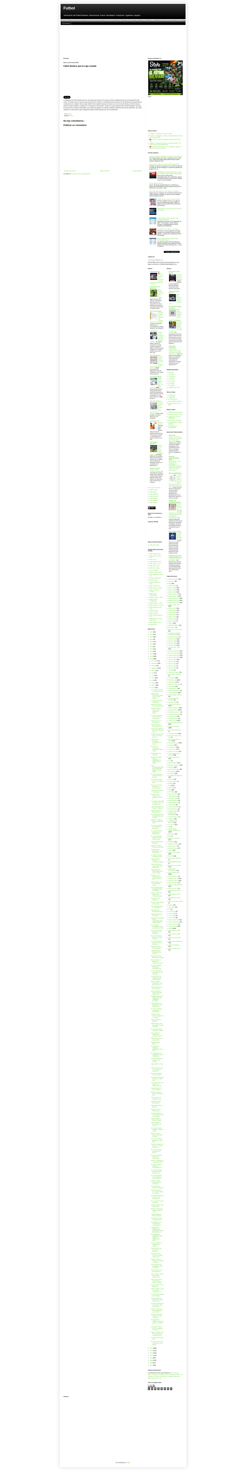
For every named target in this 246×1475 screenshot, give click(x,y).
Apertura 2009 (172, 590)
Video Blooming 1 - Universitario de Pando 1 (156, 952)
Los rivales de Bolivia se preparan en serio (157, 690)
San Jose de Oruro (155, 401)
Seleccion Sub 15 (173, 878)
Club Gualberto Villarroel (175, 695)
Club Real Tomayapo (174, 714)
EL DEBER (171, 385)
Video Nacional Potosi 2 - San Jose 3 (157, 907)
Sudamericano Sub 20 (174, 897)
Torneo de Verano (173, 924)
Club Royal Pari (154, 421)
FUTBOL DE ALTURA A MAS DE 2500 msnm (175, 556)
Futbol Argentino (153, 494)
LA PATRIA (171, 379)
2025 (151, 634)
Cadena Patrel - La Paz (155, 603)
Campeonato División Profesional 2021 (174, 633)
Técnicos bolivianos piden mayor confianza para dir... (157, 894)
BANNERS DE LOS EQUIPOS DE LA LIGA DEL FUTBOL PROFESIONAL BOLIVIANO (169, 172)
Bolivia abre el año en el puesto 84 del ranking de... (157, 1316)
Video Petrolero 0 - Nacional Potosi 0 (156, 725)
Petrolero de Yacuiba (174, 852)
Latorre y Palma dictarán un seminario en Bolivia (157, 860)
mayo (153, 678)
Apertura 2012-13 (173, 596)
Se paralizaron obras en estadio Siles (156, 1218)
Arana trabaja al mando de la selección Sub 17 (156, 1034)
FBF (137, 20)
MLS (169, 836)
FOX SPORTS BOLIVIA (175, 401)
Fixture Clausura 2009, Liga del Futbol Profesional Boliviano (167, 218)
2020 (151, 646)
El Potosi (156, 1376)
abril (152, 680)
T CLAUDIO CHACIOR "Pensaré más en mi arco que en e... (157, 803)
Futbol (69, 8)
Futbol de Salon (172, 798)
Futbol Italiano (153, 502)
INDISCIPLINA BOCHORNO (172, 813)
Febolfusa (171, 787)
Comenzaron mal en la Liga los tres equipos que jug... (157, 1084)
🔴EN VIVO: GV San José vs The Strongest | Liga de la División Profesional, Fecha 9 (165, 147)
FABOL (71, 115)
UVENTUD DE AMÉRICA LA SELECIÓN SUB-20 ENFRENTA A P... (157, 1230)
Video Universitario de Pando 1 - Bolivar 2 (157, 807)
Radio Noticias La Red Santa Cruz (155, 619)
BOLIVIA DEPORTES (175, 473)
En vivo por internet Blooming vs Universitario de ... (157, 967)
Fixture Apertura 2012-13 (156, 183)
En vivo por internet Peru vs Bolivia (156, 1074)
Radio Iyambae (153, 613)
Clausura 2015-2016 (173, 657)
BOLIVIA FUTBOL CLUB (175, 414)
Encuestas (171, 773)
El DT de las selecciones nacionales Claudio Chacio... (157, 749)
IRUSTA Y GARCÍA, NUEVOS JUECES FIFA (157, 821)
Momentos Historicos (174, 838)
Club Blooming (172, 680)
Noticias (170, 850)
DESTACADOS (172, 763)
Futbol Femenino (173, 800)
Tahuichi (170, 905)
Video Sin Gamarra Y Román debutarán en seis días (157, 1310)
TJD (169, 909)
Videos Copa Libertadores (175, 941)
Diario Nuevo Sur (152, 1378)
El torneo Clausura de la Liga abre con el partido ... (157, 1343)
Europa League (172, 781)
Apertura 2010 (172, 592)
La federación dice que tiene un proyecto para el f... (157, 735)
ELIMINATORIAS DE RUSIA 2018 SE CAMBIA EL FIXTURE (157, 999)
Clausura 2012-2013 (173, 651)
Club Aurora (171, 678)
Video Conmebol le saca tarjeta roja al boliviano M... (157, 866)
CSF (169, 760)
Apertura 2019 (172, 612)
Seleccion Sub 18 (173, 882)
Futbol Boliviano (155, 271)
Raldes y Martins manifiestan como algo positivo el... (156, 983)
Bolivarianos (171, 627)
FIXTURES (144, 20)
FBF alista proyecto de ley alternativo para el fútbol (157, 816)
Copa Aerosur (172, 747)
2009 (151, 1360)
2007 (151, 1365)
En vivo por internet (154, 487)
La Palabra (161, 1374)
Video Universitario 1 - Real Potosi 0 (157, 987)
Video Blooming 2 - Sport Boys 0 (156, 1102)
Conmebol (171, 745)
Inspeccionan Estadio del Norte (157, 842)
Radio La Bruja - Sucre (155, 572)
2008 (151, 1363)
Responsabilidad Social (174, 862)
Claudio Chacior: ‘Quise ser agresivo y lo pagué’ (157, 1016)
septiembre (154, 668)
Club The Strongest (76, 20)
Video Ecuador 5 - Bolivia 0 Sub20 (156, 1119)
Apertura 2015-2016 (173, 602)
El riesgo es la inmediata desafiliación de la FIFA (156, 1048)
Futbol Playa (171, 804)
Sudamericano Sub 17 (174, 894)
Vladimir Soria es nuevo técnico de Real (168, 199)
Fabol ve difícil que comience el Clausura (156, 1250)
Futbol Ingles (153, 492)
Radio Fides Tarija (154, 568)
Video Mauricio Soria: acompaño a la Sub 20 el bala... (157, 1025)
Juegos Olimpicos (173, 817)
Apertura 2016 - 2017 (174, 604)
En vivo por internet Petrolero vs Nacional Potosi (156, 786)
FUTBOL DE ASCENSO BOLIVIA (174, 501)
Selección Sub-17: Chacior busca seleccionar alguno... (156, 711)
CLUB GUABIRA (173, 692)
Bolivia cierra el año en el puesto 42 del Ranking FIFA (164, 164)
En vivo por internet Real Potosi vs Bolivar (156, 1151)
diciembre (154, 661)
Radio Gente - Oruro (155, 563)
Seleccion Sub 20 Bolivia (175, 884)
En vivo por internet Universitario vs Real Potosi (156, 1010)
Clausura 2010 (172, 645)
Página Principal (104, 171)
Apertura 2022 (172, 617)
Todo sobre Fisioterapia (172, 346)
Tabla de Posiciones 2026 (165, 20)
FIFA (169, 790)
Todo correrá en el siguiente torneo (156, 1098)
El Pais (167, 1374)
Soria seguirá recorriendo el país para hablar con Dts (157, 926)
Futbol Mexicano (154, 496)
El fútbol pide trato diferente (156, 754)
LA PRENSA (171, 377)
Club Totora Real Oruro (174, 730)
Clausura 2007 (172, 639)
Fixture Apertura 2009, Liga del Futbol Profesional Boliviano (167, 239)
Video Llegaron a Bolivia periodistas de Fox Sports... (157, 871)
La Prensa (174, 1373)
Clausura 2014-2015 (173, 655)
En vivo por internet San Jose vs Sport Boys (157, 781)
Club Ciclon (171, 686)
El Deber (172, 1374)
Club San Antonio (173, 718)
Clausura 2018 (172, 661)
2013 (151, 1350)
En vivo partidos (153, 570)
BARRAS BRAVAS (173, 625)
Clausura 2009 (172, 643)
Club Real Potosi (173, 710)
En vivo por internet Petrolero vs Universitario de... (156, 1166)
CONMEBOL (171, 397)
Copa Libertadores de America (93, 20)
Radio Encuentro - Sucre (156, 597)
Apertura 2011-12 (173, 594)
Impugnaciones (172, 811)
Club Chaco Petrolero (174, 684)
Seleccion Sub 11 (173, 876)
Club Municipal (172, 702)
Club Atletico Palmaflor (174, 674)
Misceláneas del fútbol (174, 420)
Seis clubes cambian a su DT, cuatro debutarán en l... (157, 1197)
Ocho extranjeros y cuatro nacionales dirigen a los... (156, 992)
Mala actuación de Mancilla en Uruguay (157, 956)
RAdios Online (153, 580)
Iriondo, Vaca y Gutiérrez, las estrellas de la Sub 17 (157, 797)
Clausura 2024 (172, 668)
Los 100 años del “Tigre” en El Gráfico (167, 229)
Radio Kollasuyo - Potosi (156, 605)
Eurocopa (171, 779)
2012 (151, 1353)
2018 (151, 651)
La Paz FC (171, 824)
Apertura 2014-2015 (173, 600)
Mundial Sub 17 (172, 846)
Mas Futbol (171, 834)
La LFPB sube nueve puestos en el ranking (157, 1060)
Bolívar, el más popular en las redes (157, 903)
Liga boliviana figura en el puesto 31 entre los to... (157, 1079)
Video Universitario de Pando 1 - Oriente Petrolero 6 (157, 1146)
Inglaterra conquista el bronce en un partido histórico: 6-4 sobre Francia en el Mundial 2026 (165, 143)
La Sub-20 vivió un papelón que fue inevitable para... (156, 978)
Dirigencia (120, 20)
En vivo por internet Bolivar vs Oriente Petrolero (156, 937)
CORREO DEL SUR (173, 387)
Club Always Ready (155, 376)
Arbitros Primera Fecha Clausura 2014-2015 (156, 1182)
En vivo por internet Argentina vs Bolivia (157, 1029)
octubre (153, 665)
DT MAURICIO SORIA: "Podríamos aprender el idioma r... (157, 1322)
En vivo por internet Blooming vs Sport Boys (157, 1140)
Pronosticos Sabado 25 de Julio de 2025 (160, 133)
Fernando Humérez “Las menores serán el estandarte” (157, 1115)
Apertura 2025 (172, 621)
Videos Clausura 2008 (174, 937)
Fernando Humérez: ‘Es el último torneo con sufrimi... (157, 1191)
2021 (151, 644)
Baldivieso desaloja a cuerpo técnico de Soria (157, 1210)
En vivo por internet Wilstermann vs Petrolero (156, 932)
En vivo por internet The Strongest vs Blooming (156, 827)
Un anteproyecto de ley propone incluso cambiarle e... (157, 1054)
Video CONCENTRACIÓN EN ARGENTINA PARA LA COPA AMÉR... (157, 768)
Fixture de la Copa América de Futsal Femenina (179, 536)
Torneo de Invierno (173, 920)
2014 (151, 1348)
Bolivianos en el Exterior (175, 629)
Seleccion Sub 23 (173, 888)
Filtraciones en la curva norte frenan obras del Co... (156, 1255)
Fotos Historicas (172, 794)
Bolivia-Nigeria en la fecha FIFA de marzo (156, 883)
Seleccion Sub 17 (173, 880)
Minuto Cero (152, 559)
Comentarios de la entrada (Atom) (80, 174)
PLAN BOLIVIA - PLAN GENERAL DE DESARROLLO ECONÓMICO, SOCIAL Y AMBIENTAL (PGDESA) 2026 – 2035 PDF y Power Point (175, 466)
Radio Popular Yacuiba (155, 588)
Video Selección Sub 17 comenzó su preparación (157, 1069)
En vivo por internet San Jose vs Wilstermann (156, 1156)
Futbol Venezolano (173, 807)
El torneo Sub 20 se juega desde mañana (156, 1244)
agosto (153, 670)
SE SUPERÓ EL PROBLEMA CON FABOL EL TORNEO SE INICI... (156, 1237)
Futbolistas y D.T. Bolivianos (155, 287)
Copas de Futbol (155, 468)
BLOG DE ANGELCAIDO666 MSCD (174, 458)
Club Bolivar (65, 20)
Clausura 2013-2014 (173, 653)
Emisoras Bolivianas (155, 578)
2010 (151, 1358)
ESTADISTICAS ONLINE (175, 412)
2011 (151, 1355)
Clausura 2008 (172, 641)
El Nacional (176, 1376)
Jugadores (171, 819)
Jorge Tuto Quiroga (174, 320)
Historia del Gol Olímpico (155, 899)
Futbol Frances (153, 489)
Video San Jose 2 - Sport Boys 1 (156, 721)
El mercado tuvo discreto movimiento (157, 1186)
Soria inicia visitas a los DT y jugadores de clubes (157, 1328)
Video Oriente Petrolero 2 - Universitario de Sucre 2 (156, 742)
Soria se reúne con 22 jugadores (157, 1285)
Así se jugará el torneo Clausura (157, 1201)
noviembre (154, 663)
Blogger (128, 1462)
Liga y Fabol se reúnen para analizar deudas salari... (157, 1275)
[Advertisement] (121, 41)
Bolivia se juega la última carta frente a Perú (157, 1093)
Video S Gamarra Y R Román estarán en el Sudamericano (157, 1333)
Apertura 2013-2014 (173, 598)
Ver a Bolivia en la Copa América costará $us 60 (156, 1223)
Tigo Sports (171, 907)
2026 (151, 632)
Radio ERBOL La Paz (155, 622)
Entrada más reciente (70, 171)
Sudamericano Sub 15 (174, 890)
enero (153, 687)
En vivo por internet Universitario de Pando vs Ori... (156, 1171)
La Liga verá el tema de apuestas (156, 701)
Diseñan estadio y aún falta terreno (157, 1205)
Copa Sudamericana (109, 20)
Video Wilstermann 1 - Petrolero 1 (157, 914)
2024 (151, 637)
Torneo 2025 (171, 915)
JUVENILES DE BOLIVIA (172, 821)
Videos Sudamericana (174, 948)
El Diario (177, 1374)
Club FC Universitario (174, 690)
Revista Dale (153, 624)
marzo (153, 683)
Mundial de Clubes (173, 844)
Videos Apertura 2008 (174, 930)
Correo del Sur (163, 1376)
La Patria (154, 1374)
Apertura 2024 (172, 619)
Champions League (173, 637)
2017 (151, 654)
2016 (151, 656)
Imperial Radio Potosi (155, 561)
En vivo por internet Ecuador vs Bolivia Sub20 (157, 1129)
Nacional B (172, 435)
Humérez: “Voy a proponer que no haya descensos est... (156, 877)
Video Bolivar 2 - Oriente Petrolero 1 (157, 910)
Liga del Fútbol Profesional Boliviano (174, 829)
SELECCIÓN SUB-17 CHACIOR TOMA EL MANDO (157, 889)
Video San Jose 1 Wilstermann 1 (156, 1110)
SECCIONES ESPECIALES (172, 869)
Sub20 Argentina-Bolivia (155, 1043)
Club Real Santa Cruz (174, 712)
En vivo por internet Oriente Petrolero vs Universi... (157, 775)
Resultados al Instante (174, 865)
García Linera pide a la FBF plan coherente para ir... (157, 730)
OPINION (171, 372)
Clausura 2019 (172, 663)
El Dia (159, 1378)
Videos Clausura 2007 (174, 934)
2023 (151, 639)
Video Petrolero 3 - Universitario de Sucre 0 (156, 1124)
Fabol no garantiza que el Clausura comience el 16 (157, 1290)
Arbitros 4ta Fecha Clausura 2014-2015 (157, 705)
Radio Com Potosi (154, 566)
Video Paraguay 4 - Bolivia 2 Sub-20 (156, 1215)
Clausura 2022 (172, 666)
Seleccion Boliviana (173, 872)
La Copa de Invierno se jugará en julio (156, 855)
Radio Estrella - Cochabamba (153, 600)
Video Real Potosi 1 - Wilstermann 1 (157, 811)
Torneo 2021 (171, 911)
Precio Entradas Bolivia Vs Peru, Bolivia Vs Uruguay (164, 191)
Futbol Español (153, 500)
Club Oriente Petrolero (174, 704)
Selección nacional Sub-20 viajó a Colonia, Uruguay (156, 1281)
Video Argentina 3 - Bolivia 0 (156, 1020)
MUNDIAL (153, 20)
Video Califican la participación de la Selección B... (156, 1005)
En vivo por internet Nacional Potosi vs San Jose (157, 942)
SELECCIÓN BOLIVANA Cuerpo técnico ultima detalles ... (157, 696)
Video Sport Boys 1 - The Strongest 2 (157, 947)
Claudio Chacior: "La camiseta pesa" (156, 1088)
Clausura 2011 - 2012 (174, 647)
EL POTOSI (171, 381)
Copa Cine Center (173, 751)
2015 (151, 659)
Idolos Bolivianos (173, 809)
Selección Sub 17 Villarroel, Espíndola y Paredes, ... (157, 1260)
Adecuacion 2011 (173, 579)
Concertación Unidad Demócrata (175, 307)
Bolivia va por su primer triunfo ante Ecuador (156, 1135)
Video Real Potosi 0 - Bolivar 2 (157, 1106)
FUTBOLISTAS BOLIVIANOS (172, 426)
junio (152, 675)
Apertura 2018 (172, 610)
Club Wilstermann (155, 355)
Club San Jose (172, 720)
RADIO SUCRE (153, 611)
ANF (169, 583)
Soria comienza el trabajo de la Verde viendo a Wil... (157, 1299)
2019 (151, 649)
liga (169, 826)
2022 (151, 641)
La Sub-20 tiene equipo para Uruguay (157, 1294)
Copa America (172, 749)
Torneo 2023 (171, 913)
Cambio (170, 1376)
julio (152, 673)
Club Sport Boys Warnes (175, 722)
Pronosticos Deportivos (174, 858)
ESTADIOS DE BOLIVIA (175, 775)
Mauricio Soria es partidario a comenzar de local (157, 961)
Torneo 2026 (178, 20)
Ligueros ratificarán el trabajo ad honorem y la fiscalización (165, 156)
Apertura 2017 (172, 608)
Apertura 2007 (172, 585)
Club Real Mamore (173, 708)
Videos (170, 928)
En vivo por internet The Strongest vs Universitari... (156, 717)
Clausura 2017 (172, 659)
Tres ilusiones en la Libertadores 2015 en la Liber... (156, 1266)
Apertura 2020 (172, 614)
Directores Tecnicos (173, 765)
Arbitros (170, 623)
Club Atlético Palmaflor (154, 443)
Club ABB (171, 670)
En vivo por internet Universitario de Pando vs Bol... (156, 838)
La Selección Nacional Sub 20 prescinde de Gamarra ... (157, 1305)
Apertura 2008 (172, 587)
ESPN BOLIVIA (172, 399)
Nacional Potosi (172, 848)
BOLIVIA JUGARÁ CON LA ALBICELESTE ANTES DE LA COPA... (156, 760)
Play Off (170, 856)
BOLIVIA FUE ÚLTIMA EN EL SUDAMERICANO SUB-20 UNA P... (157, 920)
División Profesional (173, 769)
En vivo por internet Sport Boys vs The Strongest (157, 972)
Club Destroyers (172, 688)
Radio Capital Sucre (154, 553)
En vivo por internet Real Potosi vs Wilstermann (156, 832)
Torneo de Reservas (173, 922)
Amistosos (171, 581)
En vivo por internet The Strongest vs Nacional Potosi (156, 1177)
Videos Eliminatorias (174, 945)
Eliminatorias (129, 20)
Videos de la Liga (154, 545)
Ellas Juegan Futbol (175, 531)
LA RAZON (171, 375)
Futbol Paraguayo (173, 802)
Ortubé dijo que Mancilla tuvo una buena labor (156, 851)
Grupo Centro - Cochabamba (153, 594)
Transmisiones (66, 23)
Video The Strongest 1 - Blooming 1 (157, 791)
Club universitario (173, 733)
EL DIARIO (171, 383)
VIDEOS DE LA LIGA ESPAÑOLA (174, 417)
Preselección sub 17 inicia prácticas (156, 1270)
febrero (153, 685)
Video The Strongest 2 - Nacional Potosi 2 (157, 1161)
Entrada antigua (137, 171)
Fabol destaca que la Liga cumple (157, 1039)
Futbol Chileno (153, 498)
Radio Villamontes (154, 586)
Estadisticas (171, 395)
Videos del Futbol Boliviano (174, 292)
